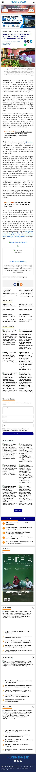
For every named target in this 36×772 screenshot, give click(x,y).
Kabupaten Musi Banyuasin (19, 277)
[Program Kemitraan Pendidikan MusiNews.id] (18, 21)
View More (18, 510)
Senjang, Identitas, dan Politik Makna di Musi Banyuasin (25, 310)
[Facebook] (14, 284)
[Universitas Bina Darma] (18, 552)
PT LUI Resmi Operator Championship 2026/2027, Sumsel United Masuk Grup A (19, 542)
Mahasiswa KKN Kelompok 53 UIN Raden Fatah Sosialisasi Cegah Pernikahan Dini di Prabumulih (18, 691)
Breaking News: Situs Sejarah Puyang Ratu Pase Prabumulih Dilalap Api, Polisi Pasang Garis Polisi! (25, 368)
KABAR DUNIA (6, 44)
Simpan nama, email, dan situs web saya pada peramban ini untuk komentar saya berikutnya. (16, 429)
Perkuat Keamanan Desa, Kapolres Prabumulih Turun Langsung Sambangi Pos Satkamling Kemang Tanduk (10, 390)
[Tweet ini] (28, 41)
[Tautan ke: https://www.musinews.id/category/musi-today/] (33, 608)
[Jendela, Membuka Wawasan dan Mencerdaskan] (18, 578)
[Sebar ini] (25, 41)
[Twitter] (18, 284)
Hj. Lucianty (29, 142)
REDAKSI (3, 768)
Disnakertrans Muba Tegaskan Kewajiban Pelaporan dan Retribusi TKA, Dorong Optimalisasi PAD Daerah (10, 310)
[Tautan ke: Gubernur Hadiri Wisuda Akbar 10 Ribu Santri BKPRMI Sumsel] (18, 620)
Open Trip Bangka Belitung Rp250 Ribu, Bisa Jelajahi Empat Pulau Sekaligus (18, 532)
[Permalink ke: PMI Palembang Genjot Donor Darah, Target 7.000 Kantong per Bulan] (10, 335)
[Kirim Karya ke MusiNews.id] (18, 242)
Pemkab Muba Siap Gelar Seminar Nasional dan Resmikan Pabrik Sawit (18, 650)
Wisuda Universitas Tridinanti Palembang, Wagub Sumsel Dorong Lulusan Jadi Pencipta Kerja (18, 686)
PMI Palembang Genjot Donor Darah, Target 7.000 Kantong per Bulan (9, 343)
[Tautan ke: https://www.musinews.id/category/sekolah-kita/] (33, 707)
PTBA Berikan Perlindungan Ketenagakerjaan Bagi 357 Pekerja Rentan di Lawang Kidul (10, 292)
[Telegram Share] (31, 41)
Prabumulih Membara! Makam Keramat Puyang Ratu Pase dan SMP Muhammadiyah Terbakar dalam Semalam (10, 361)
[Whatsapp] (25, 45)
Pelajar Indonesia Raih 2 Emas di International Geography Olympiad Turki (19, 528)
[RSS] (21, 284)
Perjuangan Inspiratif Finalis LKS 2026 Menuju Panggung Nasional (17, 745)
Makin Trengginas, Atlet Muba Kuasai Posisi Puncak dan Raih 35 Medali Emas (25, 320)
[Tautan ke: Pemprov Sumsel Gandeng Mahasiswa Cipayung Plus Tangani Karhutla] (18, 669)
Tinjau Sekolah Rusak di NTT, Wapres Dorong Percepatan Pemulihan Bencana (17, 735)
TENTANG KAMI (27, 766)
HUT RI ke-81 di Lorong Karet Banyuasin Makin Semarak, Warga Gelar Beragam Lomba (18, 646)
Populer (9, 519)
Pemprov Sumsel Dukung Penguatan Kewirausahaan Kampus (15, 700)
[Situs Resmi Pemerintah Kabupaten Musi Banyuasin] (18, 9)
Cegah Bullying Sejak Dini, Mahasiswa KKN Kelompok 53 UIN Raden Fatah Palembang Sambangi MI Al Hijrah (17, 695)
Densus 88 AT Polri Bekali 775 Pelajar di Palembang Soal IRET (19, 749)
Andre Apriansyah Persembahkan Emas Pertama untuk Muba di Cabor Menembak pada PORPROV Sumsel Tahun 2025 (9, 315)
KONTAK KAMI (5, 769)
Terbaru (26, 519)
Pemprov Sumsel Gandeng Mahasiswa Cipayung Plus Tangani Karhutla (19, 537)
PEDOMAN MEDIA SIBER (22, 768)
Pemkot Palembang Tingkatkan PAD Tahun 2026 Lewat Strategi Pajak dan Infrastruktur (26, 347)
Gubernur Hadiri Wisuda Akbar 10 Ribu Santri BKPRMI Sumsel (18, 523)
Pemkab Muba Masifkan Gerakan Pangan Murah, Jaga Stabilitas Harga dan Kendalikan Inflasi (9, 320)
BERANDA (19, 766)
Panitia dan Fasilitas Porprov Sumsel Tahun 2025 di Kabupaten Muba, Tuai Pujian (26, 315)
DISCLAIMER (11, 768)
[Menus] (2, 2)
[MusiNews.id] (18, 2)
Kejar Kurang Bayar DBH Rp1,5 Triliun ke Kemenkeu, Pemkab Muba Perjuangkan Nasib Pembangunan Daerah (26, 305)
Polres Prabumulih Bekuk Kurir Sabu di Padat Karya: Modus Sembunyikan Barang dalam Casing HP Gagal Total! (26, 390)
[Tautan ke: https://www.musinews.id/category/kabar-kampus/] (33, 658)
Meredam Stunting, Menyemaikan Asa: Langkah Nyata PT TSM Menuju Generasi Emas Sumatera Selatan (18, 641)
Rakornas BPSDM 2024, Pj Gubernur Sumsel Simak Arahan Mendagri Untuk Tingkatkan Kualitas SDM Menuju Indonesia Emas (26, 292)
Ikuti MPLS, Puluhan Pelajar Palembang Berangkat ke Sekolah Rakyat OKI (19, 740)
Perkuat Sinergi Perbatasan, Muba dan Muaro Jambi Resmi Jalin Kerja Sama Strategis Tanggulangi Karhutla (9, 305)
